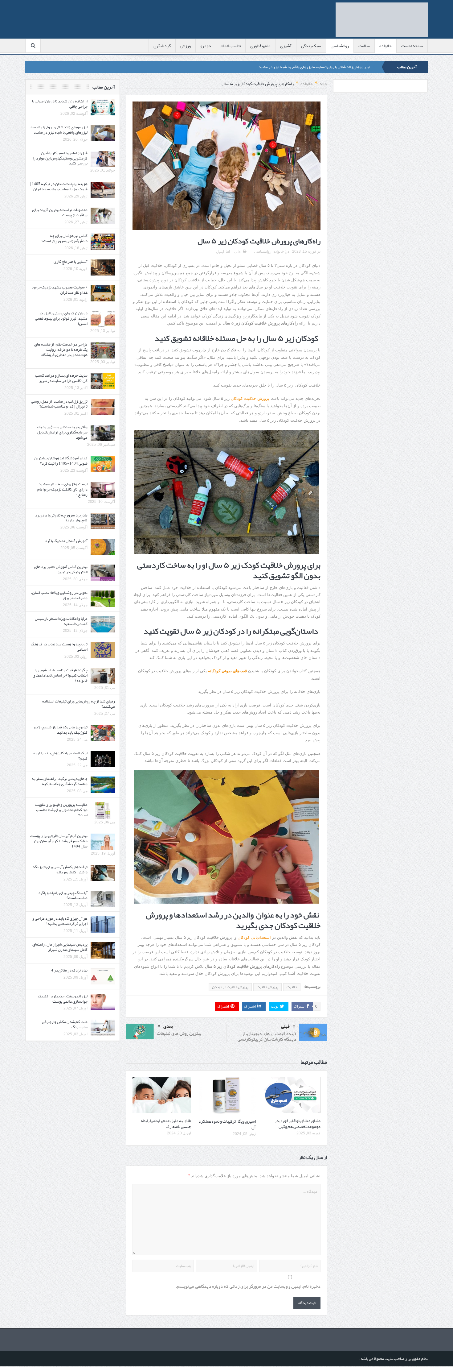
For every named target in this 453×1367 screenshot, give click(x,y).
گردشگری (162, 45)
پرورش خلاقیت (267, 987)
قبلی (285, 1026)
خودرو (205, 45)
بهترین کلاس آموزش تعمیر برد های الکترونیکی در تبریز (61, 569)
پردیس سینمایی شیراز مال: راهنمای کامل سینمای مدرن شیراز (60, 947)
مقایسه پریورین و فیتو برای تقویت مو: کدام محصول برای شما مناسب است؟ (61, 810)
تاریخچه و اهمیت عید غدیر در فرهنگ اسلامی (59, 646)
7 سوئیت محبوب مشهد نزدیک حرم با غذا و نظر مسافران (59, 289)
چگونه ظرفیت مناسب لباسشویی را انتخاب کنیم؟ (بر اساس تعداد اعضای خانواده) (60, 675)
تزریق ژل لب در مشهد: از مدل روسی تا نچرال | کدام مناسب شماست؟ (59, 404)
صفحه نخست (412, 45)
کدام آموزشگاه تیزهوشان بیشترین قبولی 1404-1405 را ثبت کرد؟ (61, 460)
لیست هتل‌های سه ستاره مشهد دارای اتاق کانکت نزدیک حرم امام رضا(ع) (62, 489)
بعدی (168, 1026)
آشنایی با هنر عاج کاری (71, 262)
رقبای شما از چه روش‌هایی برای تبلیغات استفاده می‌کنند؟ (78, 703)
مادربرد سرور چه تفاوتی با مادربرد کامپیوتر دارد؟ (61, 517)
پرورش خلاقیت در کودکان (230, 987)
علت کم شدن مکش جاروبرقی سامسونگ (65, 1024)
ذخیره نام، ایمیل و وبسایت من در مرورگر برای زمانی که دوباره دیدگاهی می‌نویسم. (248, 1286)
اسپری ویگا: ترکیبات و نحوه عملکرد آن (227, 1124)
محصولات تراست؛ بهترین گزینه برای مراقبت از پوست (60, 212)
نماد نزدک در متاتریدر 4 (69, 970)
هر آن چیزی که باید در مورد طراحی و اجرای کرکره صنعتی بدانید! (60, 921)
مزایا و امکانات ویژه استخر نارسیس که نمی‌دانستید (61, 621)
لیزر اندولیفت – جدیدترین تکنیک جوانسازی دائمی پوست (63, 998)
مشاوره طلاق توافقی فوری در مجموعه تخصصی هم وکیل (297, 1123)
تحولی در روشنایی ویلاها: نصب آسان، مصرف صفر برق (59, 595)
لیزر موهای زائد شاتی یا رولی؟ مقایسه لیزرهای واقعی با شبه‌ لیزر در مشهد (314, 67)
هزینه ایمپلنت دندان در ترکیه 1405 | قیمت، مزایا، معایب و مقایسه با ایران (59, 186)
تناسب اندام (231, 45)
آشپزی (286, 45)
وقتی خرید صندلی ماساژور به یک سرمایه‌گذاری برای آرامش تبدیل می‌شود (62, 432)
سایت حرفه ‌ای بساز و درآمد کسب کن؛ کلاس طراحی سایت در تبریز (61, 378)
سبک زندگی (311, 45)
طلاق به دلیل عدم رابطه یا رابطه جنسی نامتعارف (166, 1123)
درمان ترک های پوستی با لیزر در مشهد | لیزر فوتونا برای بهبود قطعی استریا (61, 318)
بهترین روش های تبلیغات (179, 1033)
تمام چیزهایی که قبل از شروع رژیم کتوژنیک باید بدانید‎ (61, 729)
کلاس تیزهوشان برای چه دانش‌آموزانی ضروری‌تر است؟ (65, 238)
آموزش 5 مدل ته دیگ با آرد (66, 541)
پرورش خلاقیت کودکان (250, 398)
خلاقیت (292, 987)
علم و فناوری (260, 45)
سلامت (364, 45)
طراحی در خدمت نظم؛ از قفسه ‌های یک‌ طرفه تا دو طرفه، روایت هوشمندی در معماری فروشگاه (61, 349)
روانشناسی (340, 45)
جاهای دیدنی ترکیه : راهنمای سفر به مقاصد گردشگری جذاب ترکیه (60, 781)
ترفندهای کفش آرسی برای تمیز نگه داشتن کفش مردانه (60, 869)
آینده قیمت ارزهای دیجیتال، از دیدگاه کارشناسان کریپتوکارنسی (267, 1036)
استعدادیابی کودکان (254, 937)
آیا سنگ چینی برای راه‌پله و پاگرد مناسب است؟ (63, 895)
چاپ (237, 252)
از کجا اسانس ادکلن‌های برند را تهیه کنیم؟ (60, 755)
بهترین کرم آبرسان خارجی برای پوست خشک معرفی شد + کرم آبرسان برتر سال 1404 (59, 841)
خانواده (385, 45)
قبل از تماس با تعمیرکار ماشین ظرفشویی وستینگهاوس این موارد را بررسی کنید (60, 158)
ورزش (185, 45)
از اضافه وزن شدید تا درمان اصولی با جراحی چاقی (60, 103)
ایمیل (220, 252)
